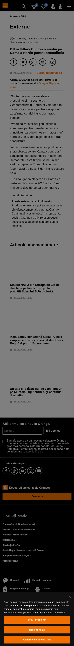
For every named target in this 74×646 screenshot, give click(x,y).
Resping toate (37, 629)
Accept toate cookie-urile (37, 639)
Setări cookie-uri (37, 619)
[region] (37, 619)
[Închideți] (70, 597)
